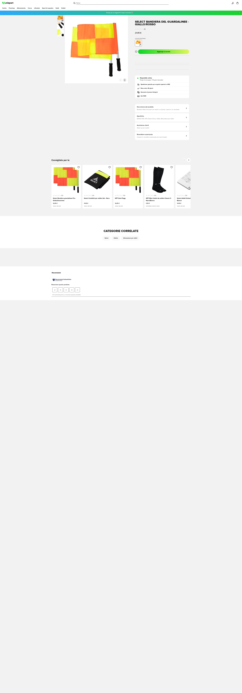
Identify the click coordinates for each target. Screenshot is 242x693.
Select (106, 238)
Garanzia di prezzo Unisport (149, 92)
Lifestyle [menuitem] (37, 8)
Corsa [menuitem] (30, 8)
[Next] (189, 160)
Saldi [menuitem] (57, 8)
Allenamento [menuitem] (21, 8)
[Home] (7, 3)
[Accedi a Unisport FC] (233, 3)
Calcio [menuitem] (4, 8)
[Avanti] (124, 80)
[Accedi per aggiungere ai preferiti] (136, 52)
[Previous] (184, 160)
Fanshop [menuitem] (12, 8)
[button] (60, 25)
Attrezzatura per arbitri (130, 238)
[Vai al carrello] (237, 3)
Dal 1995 (143, 96)
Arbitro (116, 238)
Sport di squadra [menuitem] (47, 8)
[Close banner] (239, 13)
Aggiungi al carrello (163, 51)
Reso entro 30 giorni (147, 88)
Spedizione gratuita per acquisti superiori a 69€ (155, 84)
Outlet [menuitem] (63, 8)
